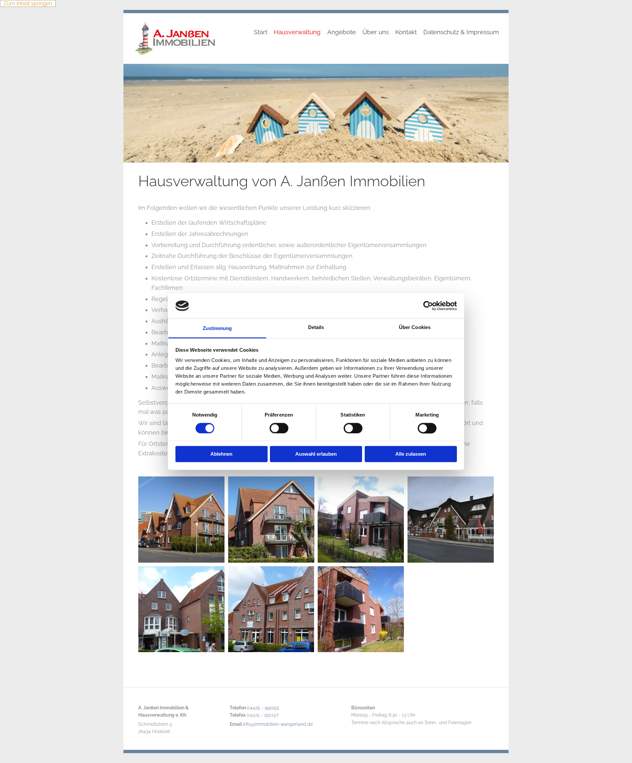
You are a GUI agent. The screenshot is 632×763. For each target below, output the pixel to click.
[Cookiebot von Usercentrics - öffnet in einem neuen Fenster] (428, 306)
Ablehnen (221, 454)
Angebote (341, 32)
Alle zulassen (410, 454)
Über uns (375, 32)
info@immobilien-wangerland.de (278, 724)
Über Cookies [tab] (415, 327)
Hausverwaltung (297, 32)
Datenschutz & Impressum (461, 32)
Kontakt (406, 32)
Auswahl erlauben (316, 454)
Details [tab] (316, 327)
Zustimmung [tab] (217, 328)
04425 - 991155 (263, 707)
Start (260, 32)
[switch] (279, 428)
